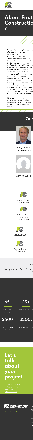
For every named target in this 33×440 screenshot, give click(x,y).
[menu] (30, 4)
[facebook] (5, 411)
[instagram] (16, 411)
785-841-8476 (11, 392)
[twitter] (10, 411)
